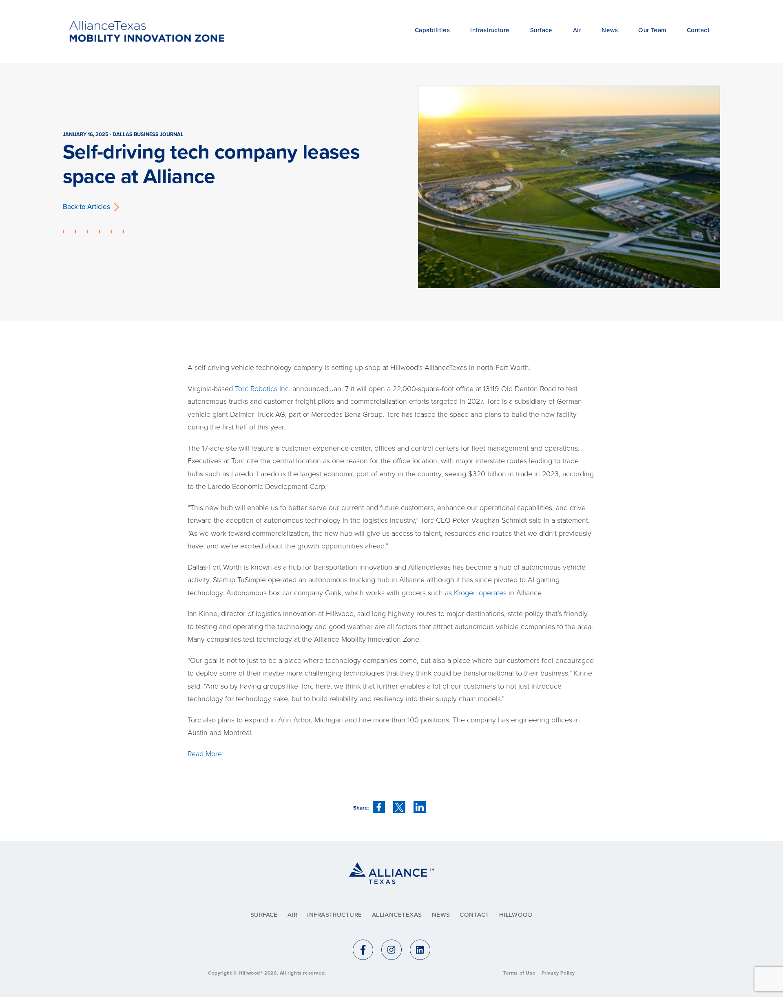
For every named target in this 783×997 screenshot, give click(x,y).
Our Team (652, 30)
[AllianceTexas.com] (391, 882)
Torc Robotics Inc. (262, 388)
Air (577, 30)
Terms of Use (519, 973)
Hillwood (516, 914)
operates (494, 593)
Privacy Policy (558, 973)
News (610, 30)
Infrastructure (489, 30)
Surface (541, 30)
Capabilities (432, 30)
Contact (698, 30)
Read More (205, 753)
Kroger (464, 593)
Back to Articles (86, 207)
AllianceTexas (397, 914)
